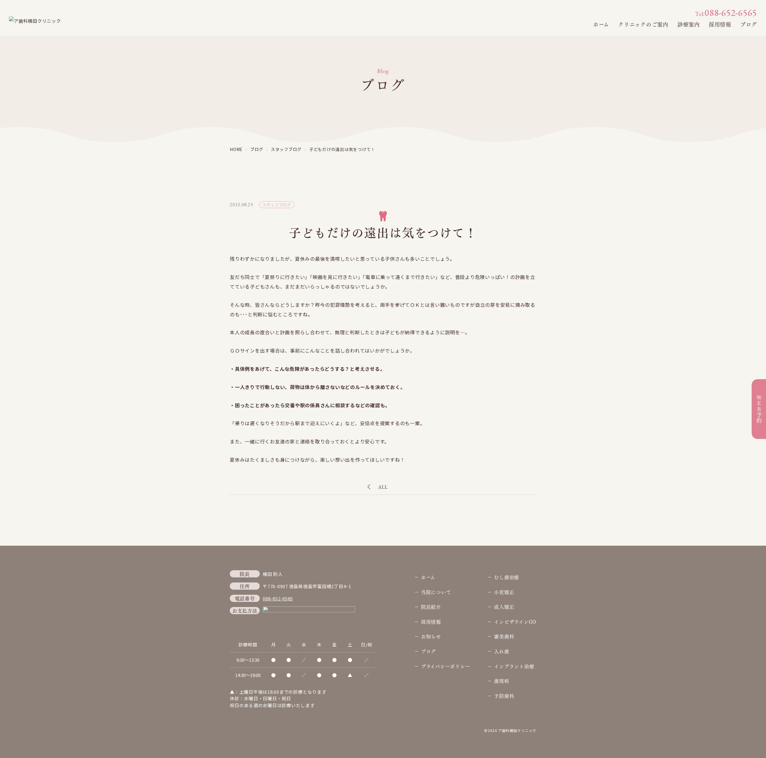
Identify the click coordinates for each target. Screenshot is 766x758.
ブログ (748, 24)
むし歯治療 (506, 577)
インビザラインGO (515, 621)
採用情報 (720, 24)
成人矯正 (504, 606)
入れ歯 (501, 651)
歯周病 (501, 680)
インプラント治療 (514, 666)
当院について (436, 592)
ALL (382, 487)
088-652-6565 (726, 12)
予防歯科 (504, 695)
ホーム (601, 24)
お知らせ (431, 636)
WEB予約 (759, 409)
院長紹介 (431, 606)
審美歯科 (504, 636)
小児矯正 (504, 592)
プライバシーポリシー (445, 666)
